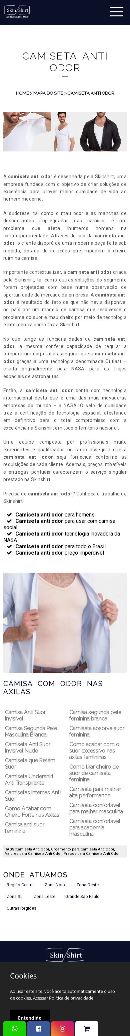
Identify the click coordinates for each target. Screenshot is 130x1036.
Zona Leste (44, 896)
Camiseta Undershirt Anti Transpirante (29, 779)
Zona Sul (15, 896)
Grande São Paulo (82, 896)
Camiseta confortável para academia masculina (94, 827)
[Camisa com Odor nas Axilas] (65, 623)
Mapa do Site (48, 93)
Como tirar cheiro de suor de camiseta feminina (94, 773)
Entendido (30, 1018)
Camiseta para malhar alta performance (95, 792)
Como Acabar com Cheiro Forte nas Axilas (32, 811)
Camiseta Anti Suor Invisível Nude (27, 747)
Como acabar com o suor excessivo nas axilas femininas (94, 750)
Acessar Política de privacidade (63, 998)
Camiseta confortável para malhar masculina (96, 808)
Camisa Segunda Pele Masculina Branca (31, 731)
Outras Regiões (21, 908)
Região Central (21, 884)
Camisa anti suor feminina (24, 827)
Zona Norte (55, 884)
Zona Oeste (87, 884)
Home (22, 93)
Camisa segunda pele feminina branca (95, 715)
